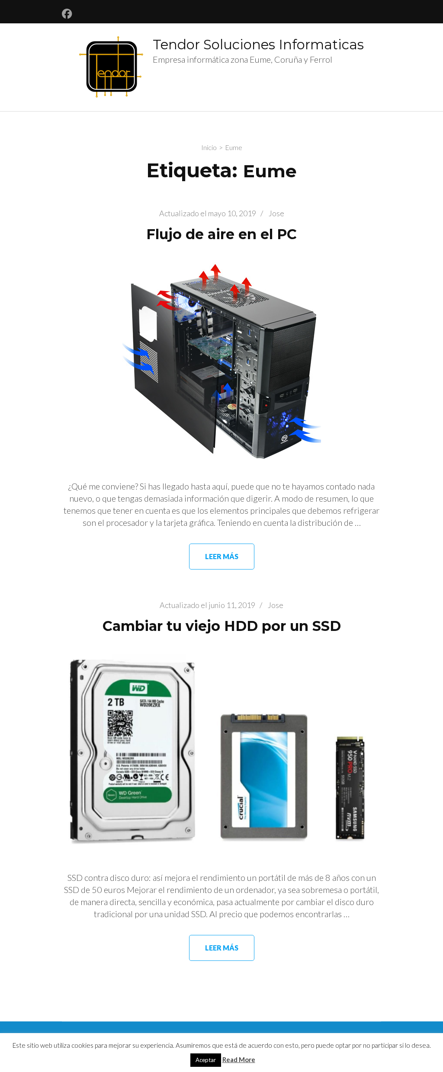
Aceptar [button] (206, 1059)
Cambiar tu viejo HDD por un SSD (222, 626)
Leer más (221, 556)
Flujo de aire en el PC (221, 234)
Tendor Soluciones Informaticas (258, 44)
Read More (238, 1059)
